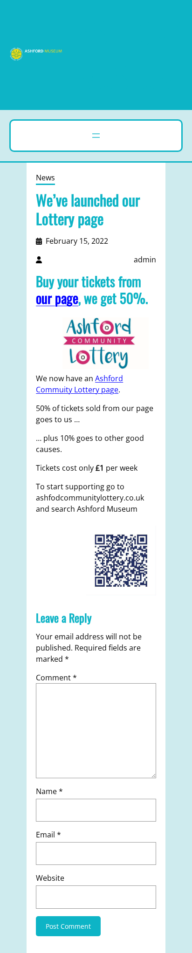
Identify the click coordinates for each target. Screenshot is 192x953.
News (45, 177)
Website (50, 878)
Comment (56, 677)
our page (57, 298)
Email (48, 835)
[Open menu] (96, 135)
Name (49, 791)
